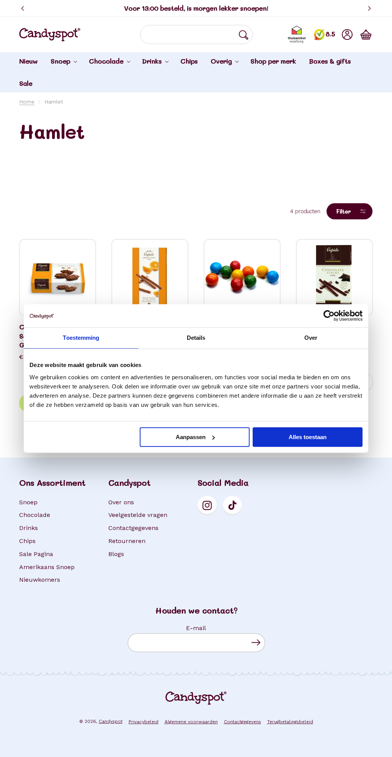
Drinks (28, 528)
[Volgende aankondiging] (370, 8)
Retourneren (126, 541)
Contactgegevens (133, 528)
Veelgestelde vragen (137, 514)
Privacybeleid (143, 721)
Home (26, 102)
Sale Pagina (36, 554)
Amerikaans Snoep (47, 567)
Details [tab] (196, 337)
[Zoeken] (243, 35)
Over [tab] (310, 337)
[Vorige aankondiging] (22, 8)
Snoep (28, 502)
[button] (366, 34)
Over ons (121, 502)
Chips (27, 541)
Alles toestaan (308, 437)
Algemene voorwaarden (191, 721)
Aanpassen (191, 437)
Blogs (116, 554)
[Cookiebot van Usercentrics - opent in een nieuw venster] (329, 315)
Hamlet (53, 102)
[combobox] (196, 34)
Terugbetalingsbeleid (290, 721)
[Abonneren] (256, 642)
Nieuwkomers (39, 579)
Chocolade (34, 514)
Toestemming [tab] (81, 337)
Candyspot (110, 721)
